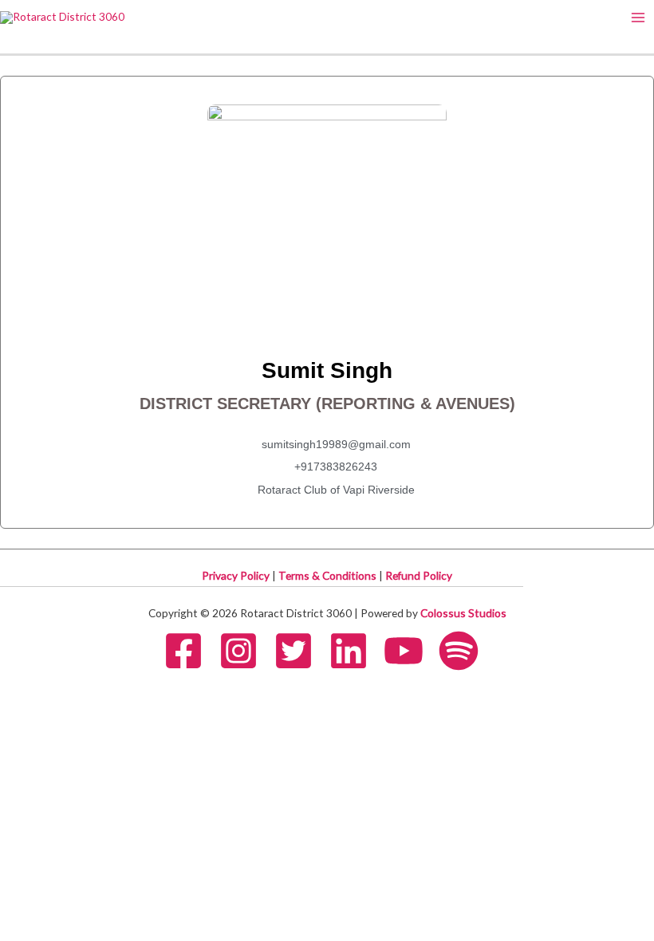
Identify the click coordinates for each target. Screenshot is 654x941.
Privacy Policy (237, 575)
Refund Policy (418, 575)
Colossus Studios (463, 613)
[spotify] (464, 651)
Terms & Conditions (328, 575)
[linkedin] (355, 651)
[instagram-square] (245, 651)
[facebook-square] (190, 651)
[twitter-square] (300, 651)
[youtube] (410, 651)
